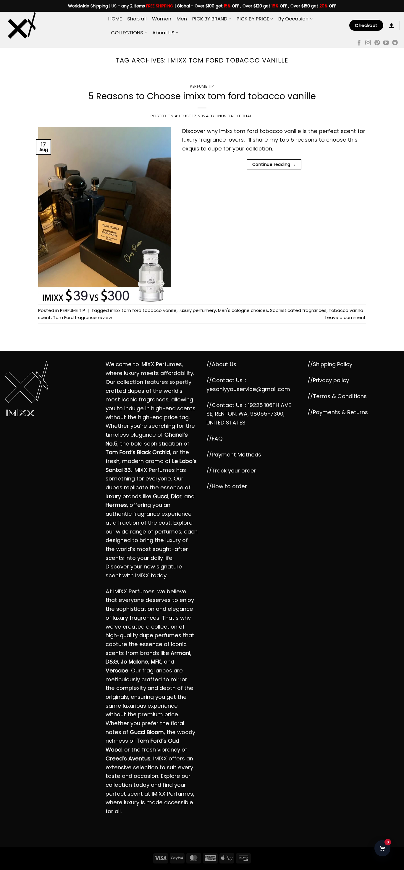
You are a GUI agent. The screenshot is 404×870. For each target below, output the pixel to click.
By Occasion (293, 18)
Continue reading (274, 164)
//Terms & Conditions (337, 396)
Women (161, 18)
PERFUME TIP (202, 86)
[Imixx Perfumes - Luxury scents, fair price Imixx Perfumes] (51, 25)
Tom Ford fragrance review (82, 317)
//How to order (226, 486)
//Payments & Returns (338, 412)
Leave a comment (345, 317)
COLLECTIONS (127, 32)
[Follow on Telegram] (395, 43)
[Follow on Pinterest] (377, 43)
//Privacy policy (328, 380)
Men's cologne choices (243, 310)
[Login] (392, 25)
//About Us (221, 364)
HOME (115, 18)
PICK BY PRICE (253, 18)
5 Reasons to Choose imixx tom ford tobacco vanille (202, 96)
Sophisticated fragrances (298, 310)
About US (163, 32)
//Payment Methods (233, 454)
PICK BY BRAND (209, 18)
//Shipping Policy (330, 364)
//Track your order (231, 470)
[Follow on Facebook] (359, 43)
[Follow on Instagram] (368, 43)
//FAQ (214, 438)
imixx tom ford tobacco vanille (143, 310)
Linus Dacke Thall (234, 116)
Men (182, 18)
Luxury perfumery (197, 310)
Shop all (137, 18)
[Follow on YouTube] (386, 43)
